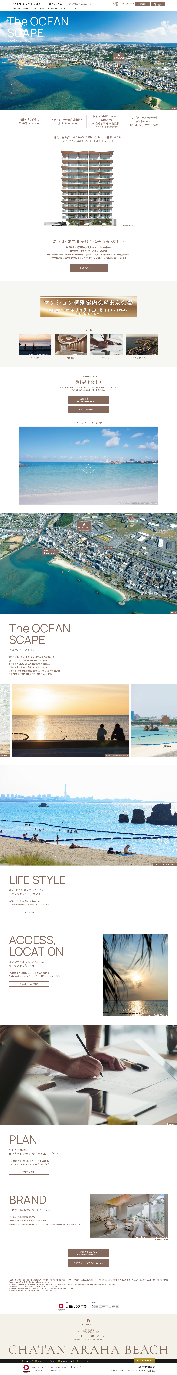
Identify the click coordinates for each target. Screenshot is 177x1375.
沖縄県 (42, 8)
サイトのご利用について (40, 1370)
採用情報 (58, 1367)
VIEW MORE (28, 912)
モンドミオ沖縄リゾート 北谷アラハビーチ (60, 8)
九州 (34, 8)
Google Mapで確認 (29, 984)
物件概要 (116, 5)
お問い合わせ (66, 1367)
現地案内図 (116, 3)
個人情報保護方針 (54, 1370)
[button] (165, 720)
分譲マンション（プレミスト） (20, 8)
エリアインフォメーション (128, 4)
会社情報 (50, 1367)
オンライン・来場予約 (158, 4)
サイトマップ (76, 1367)
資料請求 (142, 4)
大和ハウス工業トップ (39, 1367)
